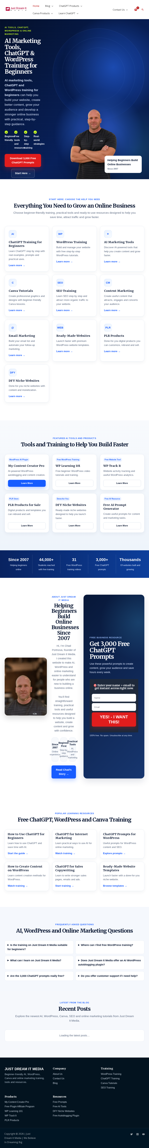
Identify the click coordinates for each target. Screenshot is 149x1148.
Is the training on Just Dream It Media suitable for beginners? (37, 947)
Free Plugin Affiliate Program (19, 1106)
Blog (47, 6)
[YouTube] (143, 1134)
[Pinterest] (137, 1134)
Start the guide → (18, 853)
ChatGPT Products (69, 6)
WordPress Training (111, 1074)
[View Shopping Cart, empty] (135, 9)
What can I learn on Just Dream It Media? (35, 960)
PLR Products (12, 1120)
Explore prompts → (114, 853)
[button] (142, 9)
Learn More (27, 483)
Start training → (64, 885)
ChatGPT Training (110, 1078)
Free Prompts (60, 1102)
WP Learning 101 (14, 1111)
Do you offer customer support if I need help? (109, 975)
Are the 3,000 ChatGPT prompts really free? (37, 975)
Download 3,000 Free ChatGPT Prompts (23, 160)
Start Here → (23, 173)
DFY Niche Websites (63, 1111)
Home (36, 6)
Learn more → (17, 265)
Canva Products (41, 13)
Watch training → (65, 853)
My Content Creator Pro (17, 1102)
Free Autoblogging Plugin (66, 1115)
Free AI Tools (59, 1106)
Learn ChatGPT (67, 13)
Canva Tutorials (109, 1083)
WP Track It (10, 1115)
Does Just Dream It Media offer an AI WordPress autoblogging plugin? (109, 962)
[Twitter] (131, 1134)
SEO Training (108, 1087)
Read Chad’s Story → (64, 771)
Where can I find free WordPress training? (107, 945)
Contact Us (119, 9)
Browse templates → (115, 885)
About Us (57, 1074)
